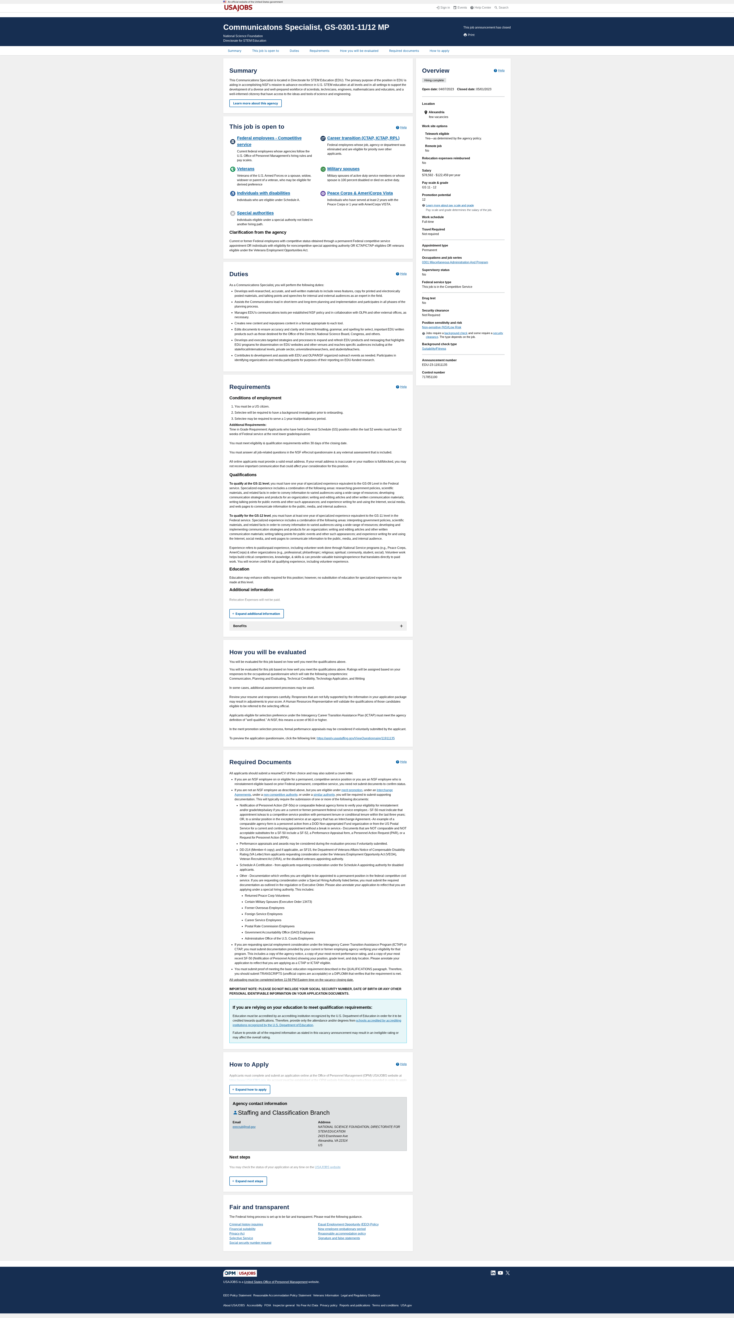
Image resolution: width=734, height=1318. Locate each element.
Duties (294, 51)
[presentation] (464, 114)
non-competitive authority (280, 794)
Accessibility (254, 1305)
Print (471, 35)
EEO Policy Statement (237, 1295)
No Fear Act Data (307, 1305)
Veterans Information (326, 1295)
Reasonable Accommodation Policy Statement (282, 1295)
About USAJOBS (234, 1305)
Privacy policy (329, 1305)
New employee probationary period (342, 1229)
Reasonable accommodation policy (342, 1233)
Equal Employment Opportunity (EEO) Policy (348, 1224)
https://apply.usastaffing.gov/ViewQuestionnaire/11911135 (356, 738)
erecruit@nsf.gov (244, 1126)
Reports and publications (354, 1305)
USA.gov (406, 1305)
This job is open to (265, 51)
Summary (234, 51)
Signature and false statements (339, 1238)
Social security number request (250, 1242)
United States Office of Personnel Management (276, 1282)
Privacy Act (236, 1233)
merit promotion (351, 790)
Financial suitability (242, 1229)
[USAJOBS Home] (239, 8)
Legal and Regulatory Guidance (360, 1295)
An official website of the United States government (255, 2)
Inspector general (284, 1305)
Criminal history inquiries (246, 1224)
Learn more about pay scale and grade (450, 205)
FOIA (267, 1305)
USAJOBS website (328, 1167)
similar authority (324, 794)
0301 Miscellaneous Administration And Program (455, 262)
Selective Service (241, 1238)
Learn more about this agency (255, 103)
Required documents (404, 51)
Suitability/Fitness (434, 348)
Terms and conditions (385, 1305)
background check (456, 333)
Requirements (319, 51)
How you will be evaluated (359, 51)
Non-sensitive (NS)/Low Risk (441, 327)
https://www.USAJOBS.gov (247, 1080)
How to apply (439, 51)
